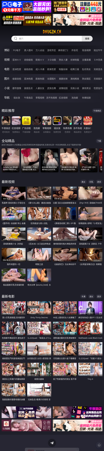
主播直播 (86, 59)
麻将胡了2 (63, 50)
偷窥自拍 (16, 78)
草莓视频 (40, 97)
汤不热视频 (51, 97)
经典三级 (74, 69)
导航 (7, 97)
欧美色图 (40, 78)
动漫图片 (51, 78)
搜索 (87, 38)
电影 (7, 69)
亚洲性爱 (16, 69)
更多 (99, 182)
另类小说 (74, 88)
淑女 (91, 296)
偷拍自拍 (28, 69)
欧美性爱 (51, 69)
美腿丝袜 (63, 78)
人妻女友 (40, 88)
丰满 (83, 296)
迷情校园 (63, 88)
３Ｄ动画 (51, 59)
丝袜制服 (74, 59)
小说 (7, 88)
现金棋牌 (86, 50)
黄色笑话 (86, 88)
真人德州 (28, 50)
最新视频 (8, 181)
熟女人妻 (63, 59)
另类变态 (98, 69)
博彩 (7, 50)
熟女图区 (86, 78)
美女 (83, 182)
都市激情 (16, 88)
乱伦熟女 (86, 69)
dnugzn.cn (52, 31)
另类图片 (98, 78)
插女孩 (17, 97)
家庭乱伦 (28, 88)
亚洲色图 (28, 78)
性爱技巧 (98, 88)
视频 (7, 60)
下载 (99, 141)
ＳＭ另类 (98, 59)
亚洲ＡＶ (16, 59)
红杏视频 (63, 97)
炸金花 (75, 50)
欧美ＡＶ (40, 59)
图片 (7, 78)
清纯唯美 (74, 78)
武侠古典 (51, 88)
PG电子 (16, 50)
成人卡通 (40, 69)
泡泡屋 (75, 97)
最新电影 (8, 296)
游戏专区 (51, 50)
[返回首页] (99, 445)
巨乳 (91, 182)
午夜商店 (28, 97)
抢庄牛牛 (98, 50)
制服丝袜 (63, 69)
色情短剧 (86, 97)
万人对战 (40, 50)
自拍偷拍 (28, 59)
